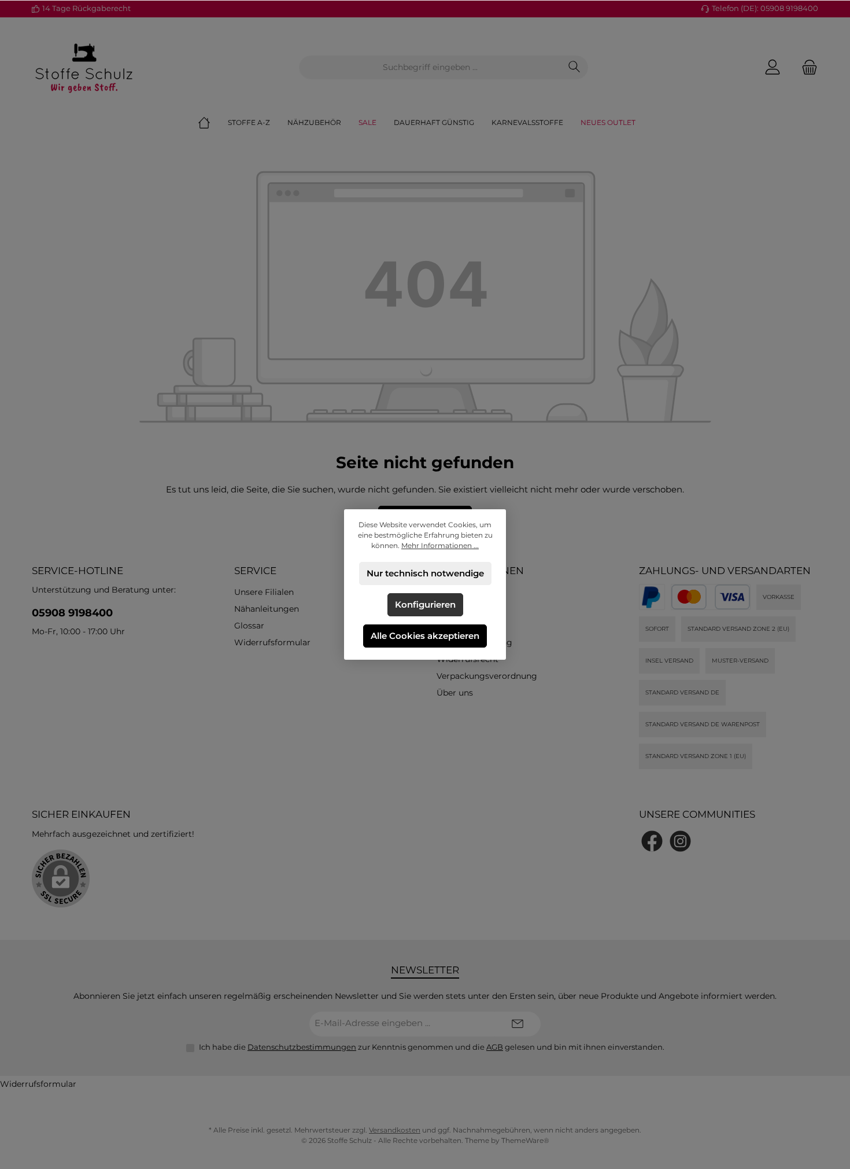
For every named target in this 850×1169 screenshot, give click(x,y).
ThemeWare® (525, 1140)
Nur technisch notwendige (425, 573)
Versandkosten (394, 1130)
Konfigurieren (425, 604)
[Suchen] (574, 67)
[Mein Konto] (772, 67)
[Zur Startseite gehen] (84, 67)
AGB (494, 1047)
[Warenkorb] (806, 67)
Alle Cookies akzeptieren (425, 635)
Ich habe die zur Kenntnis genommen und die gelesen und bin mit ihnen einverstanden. (431, 1047)
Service (255, 570)
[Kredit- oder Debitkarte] (711, 597)
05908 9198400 (72, 612)
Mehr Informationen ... (440, 545)
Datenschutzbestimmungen (301, 1047)
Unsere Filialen (264, 592)
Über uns (455, 693)
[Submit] (517, 1024)
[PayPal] (652, 597)
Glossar (249, 625)
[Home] (213, 122)
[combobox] (430, 67)
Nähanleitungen (266, 609)
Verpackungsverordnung (487, 676)
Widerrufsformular (272, 642)
